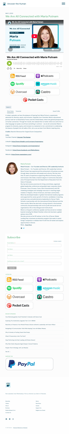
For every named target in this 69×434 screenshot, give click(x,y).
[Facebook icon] (6, 419)
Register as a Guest (40, 410)
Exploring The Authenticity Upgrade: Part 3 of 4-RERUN (20, 320)
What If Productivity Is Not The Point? (15, 336)
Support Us (38, 408)
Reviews (7, 408)
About (7, 405)
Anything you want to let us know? (15, 261)
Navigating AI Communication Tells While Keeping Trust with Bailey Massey (25, 328)
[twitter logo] (24, 228)
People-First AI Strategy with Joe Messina (16, 347)
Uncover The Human (24, 137)
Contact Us (8, 412)
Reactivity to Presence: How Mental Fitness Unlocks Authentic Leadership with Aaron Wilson (30, 324)
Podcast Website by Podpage (20, 427)
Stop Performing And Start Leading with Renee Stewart (20, 340)
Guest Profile (56, 111)
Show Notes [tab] (10, 111)
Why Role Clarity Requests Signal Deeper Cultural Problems (21, 344)
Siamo (37, 401)
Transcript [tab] (18, 111)
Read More (28, 225)
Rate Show (38, 403)
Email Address (11, 243)
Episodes (7, 401)
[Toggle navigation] (63, 3)
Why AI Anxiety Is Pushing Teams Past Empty (17, 332)
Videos (7, 403)
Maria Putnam (26, 164)
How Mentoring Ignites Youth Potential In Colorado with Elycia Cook (23, 317)
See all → (8, 351)
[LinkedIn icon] (10, 419)
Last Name (10, 255)
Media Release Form (10, 410)
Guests (37, 405)
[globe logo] (22, 228)
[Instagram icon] (13, 419)
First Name (10, 249)
